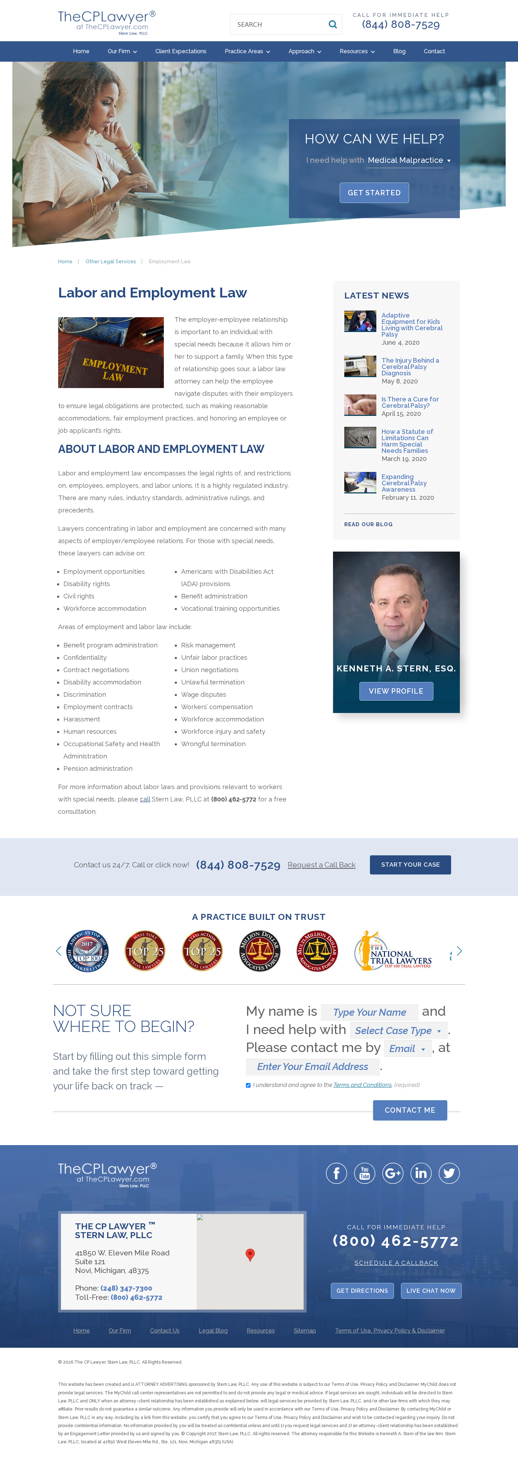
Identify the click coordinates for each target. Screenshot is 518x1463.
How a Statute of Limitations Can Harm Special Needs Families (407, 441)
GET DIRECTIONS (362, 1290)
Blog (399, 51)
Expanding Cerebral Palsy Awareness (404, 483)
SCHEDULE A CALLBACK (396, 1262)
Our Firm (119, 51)
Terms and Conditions (362, 1084)
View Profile (396, 691)
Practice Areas (245, 51)
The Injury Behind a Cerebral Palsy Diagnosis (410, 366)
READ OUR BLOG (368, 524)
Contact (434, 51)
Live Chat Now (431, 1290)
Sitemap (305, 1331)
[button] (410, 160)
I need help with (335, 160)
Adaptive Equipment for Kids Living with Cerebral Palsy (412, 325)
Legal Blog (213, 1331)
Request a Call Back (322, 864)
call (145, 799)
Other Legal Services (111, 261)
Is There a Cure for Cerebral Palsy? (410, 402)
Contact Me (410, 1110)
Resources (354, 51)
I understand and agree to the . (336, 1085)
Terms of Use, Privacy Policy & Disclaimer (390, 1331)
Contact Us (165, 1331)
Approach (302, 51)
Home (81, 51)
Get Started (374, 193)
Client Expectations (180, 51)
